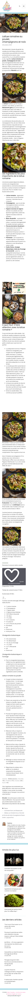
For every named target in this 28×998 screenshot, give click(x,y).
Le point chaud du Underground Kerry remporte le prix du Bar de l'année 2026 (13, 971)
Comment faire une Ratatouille (13, 810)
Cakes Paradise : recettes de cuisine (16, 992)
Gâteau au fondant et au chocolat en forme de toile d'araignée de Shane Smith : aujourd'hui (13, 815)
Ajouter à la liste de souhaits (16, 582)
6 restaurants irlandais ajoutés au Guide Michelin (13, 980)
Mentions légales (11, 994)
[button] (20, 6)
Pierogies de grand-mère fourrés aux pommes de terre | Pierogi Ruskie (13, 962)
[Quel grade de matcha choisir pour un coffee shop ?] (14, 906)
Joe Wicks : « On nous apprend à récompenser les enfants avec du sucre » (13, 944)
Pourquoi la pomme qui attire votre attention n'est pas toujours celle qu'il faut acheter (13, 934)
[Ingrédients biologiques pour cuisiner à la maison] (14, 886)
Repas (6, 808)
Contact (19, 994)
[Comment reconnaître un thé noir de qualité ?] (14, 865)
